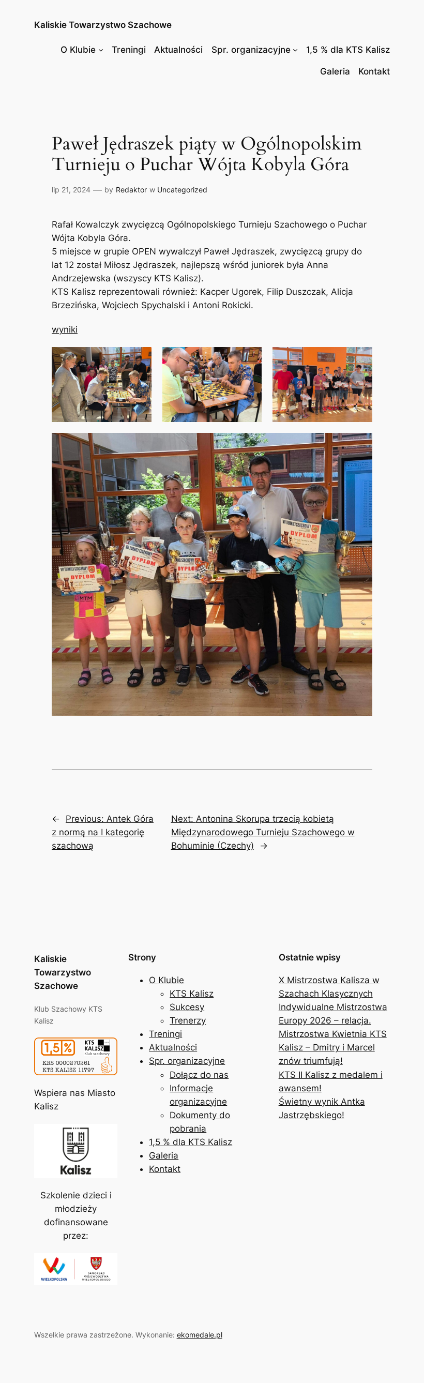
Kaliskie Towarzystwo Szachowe (103, 25)
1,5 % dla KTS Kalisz (348, 49)
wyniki (65, 329)
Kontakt (374, 71)
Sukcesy (187, 1007)
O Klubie (78, 49)
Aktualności (178, 49)
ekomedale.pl (199, 1334)
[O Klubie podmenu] (100, 49)
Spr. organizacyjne (251, 49)
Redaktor (131, 189)
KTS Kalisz (192, 993)
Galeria (335, 71)
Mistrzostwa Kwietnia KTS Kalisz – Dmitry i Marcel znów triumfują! (333, 1047)
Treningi (129, 49)
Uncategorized (182, 189)
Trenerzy (188, 1020)
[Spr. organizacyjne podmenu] (295, 49)
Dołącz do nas (199, 1075)
